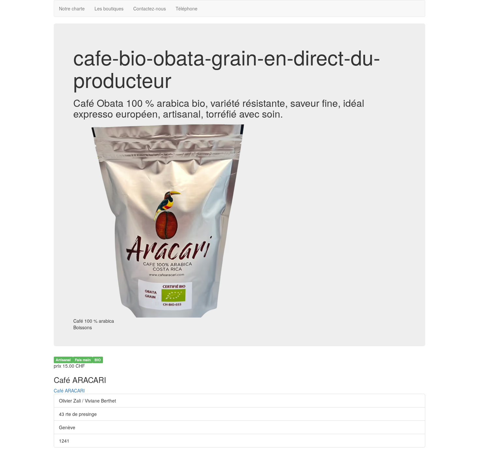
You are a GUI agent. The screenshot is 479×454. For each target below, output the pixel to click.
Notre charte (72, 8)
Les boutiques (108, 8)
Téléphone (186, 8)
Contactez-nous (149, 8)
